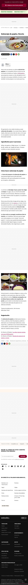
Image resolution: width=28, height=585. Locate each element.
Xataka (3, 525)
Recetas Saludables (19, 493)
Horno (3, 500)
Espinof (16, 537)
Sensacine (16, 535)
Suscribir (23, 456)
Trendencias (4, 553)
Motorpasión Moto (18, 546)
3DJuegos (16, 525)
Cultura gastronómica (20, 490)
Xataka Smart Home (6, 532)
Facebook (11, 54)
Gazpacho (22, 443)
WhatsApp (3, 466)
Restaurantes (5, 496)
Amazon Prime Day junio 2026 (19, 496)
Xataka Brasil (4, 567)
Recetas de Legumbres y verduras (18, 340)
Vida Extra (16, 528)
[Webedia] (5, 518)
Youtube (12, 466)
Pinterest (18, 466)
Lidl (11, 27)
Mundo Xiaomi (4, 534)
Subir (23, 517)
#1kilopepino (20, 73)
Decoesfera (4, 555)
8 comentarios (6, 54)
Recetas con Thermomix (4, 483)
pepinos (16, 203)
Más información (23, 583)
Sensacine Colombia (19, 571)
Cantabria (22, 27)
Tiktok (24, 466)
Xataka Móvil (4, 528)
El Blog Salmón (17, 553)
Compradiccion (5, 557)
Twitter (14, 54)
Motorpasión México (19, 575)
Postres (16, 483)
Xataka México (4, 564)
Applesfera (4, 530)
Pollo (2, 493)
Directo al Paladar (5, 544)
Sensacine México (18, 569)
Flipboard (16, 54)
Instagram (15, 466)
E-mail (19, 54)
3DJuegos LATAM (18, 564)
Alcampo (16, 27)
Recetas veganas (6, 11)
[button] (8, 64)
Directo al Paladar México (7, 575)
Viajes (15, 487)
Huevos (16, 500)
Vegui (7, 340)
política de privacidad (19, 459)
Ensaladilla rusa (14, 443)
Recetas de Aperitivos (7, 490)
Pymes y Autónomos (19, 555)
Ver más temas (5, 505)
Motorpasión (17, 544)
